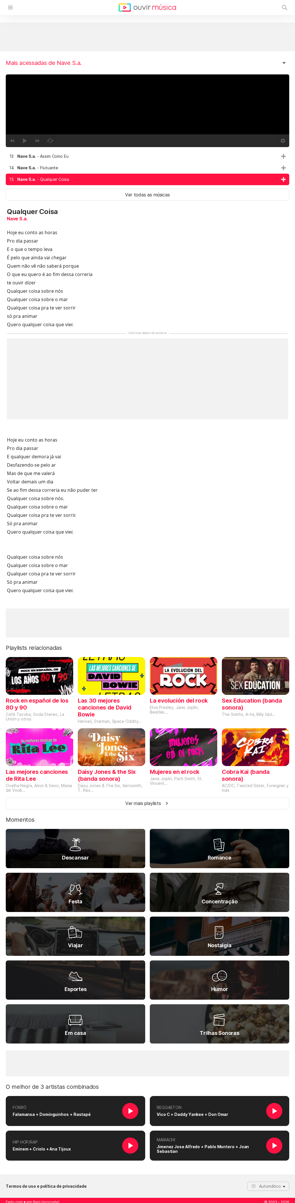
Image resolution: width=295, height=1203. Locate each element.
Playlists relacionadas (34, 647)
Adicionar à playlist (283, 156)
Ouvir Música (147, 7)
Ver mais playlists (143, 803)
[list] (147, 168)
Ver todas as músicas (147, 195)
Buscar (284, 7)
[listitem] (147, 156)
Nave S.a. (17, 219)
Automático (270, 1186)
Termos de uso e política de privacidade (46, 1186)
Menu (10, 7)
